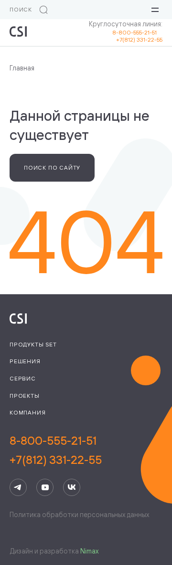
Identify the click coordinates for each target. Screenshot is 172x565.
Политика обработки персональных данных (79, 514)
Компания (27, 412)
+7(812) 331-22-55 (139, 39)
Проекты (25, 395)
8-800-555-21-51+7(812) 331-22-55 (56, 450)
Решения (25, 361)
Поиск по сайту (52, 167)
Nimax (89, 551)
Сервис (23, 378)
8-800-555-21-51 (137, 32)
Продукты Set (33, 344)
